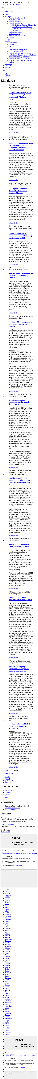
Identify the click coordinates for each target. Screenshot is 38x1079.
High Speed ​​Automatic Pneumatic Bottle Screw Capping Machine (18, 191)
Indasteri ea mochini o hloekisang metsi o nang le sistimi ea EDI (19, 402)
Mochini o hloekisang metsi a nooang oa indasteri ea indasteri (20, 324)
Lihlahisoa (8, 16)
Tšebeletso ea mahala (7, 825)
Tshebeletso (8, 64)
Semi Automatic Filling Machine (22, 27)
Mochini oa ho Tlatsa (15, 23)
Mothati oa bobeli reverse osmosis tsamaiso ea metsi (19, 545)
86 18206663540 (10, 809)
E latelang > (7, 770)
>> (11, 770)
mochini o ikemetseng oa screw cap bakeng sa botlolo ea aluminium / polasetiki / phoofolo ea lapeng (21, 146)
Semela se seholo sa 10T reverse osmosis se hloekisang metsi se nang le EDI (20, 236)
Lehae (6, 14)
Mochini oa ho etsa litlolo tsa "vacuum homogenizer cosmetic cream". (20, 726)
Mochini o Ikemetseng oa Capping (19, 58)
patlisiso (11, 132)
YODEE (7, 39)
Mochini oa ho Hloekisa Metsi (18, 21)
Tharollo (7, 41)
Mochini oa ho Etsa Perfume (17, 35)
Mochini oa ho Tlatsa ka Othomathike (24, 25)
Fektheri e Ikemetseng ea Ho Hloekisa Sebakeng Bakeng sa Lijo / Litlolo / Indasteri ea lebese (21, 96)
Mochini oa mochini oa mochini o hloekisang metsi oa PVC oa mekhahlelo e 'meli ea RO (21, 481)
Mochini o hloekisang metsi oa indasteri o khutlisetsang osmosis (21, 275)
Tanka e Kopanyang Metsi (17, 51)
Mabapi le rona (9, 790)
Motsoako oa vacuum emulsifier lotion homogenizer (20, 599)
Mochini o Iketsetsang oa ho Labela (19, 57)
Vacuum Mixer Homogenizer (18, 18)
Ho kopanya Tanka (14, 20)
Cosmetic (11, 44)
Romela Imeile (5, 832)
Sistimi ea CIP (13, 37)
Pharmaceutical (13, 42)
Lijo (10, 46)
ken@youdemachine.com (12, 4)
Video (6, 48)
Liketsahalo (8, 65)
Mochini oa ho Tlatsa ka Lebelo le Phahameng (23, 55)
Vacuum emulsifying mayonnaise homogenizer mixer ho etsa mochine (19, 669)
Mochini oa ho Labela (15, 32)
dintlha (16, 132)
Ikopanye (7, 67)
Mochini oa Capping (15, 34)
